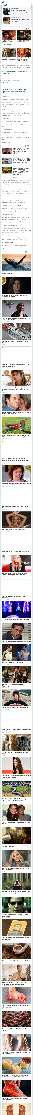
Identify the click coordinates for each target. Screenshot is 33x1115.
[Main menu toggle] (29, 2)
